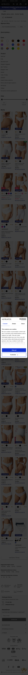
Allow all (14, 350)
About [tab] (23, 323)
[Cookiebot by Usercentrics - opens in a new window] (19, 319)
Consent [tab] (5, 323)
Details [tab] (14, 323)
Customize (13, 354)
